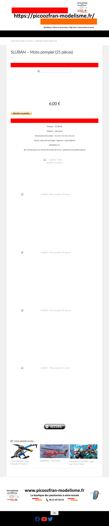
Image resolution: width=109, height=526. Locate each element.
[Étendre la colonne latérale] (3, 41)
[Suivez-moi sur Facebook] (37, 519)
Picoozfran (18, 58)
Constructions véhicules (45, 41)
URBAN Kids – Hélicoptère (50, 461)
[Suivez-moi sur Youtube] (44, 519)
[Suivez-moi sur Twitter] (50, 519)
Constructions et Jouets (22, 41)
